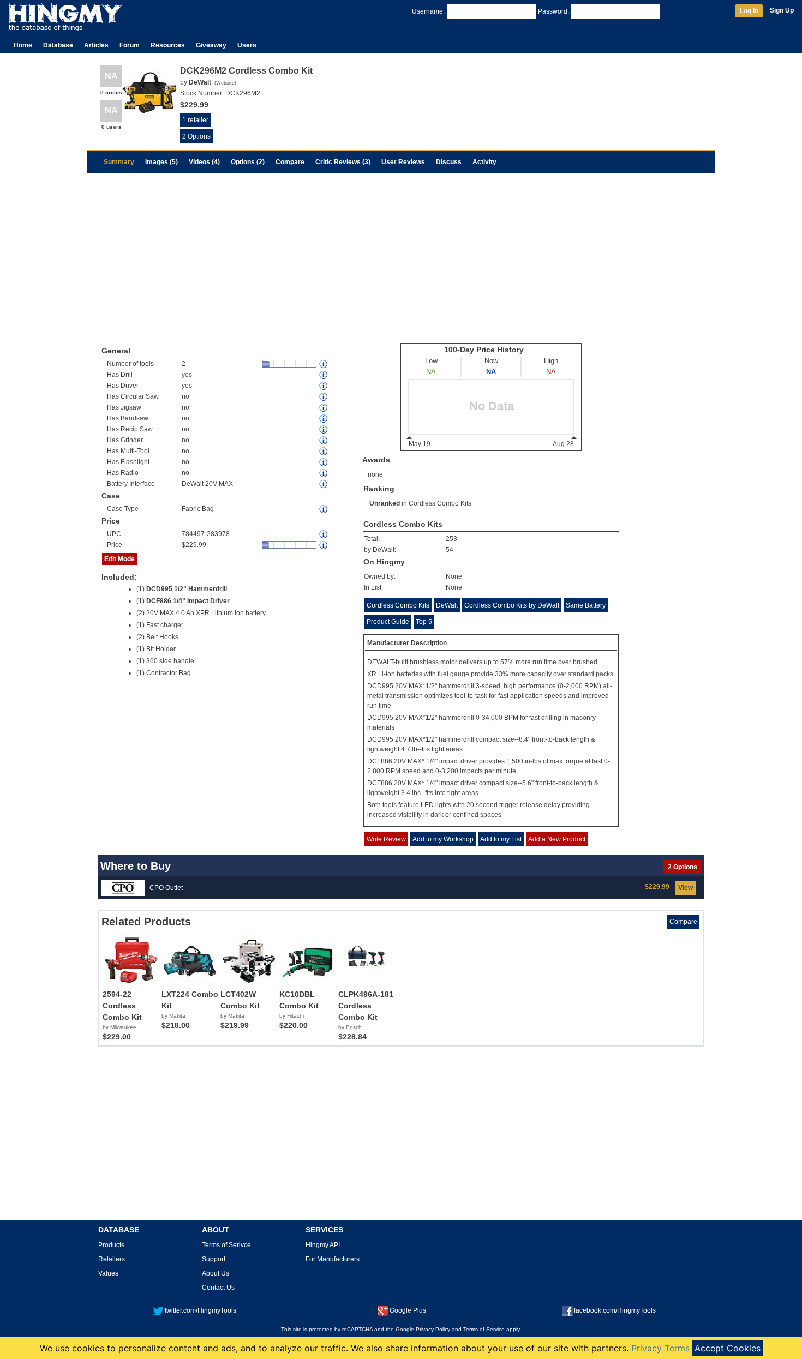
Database (58, 45)
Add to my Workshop (443, 839)
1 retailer (195, 120)
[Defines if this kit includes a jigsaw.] (324, 408)
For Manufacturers (333, 1259)
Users (246, 45)
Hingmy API (323, 1245)
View (685, 888)
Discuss (449, 162)
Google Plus (408, 1310)
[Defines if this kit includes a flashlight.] (324, 462)
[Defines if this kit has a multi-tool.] (324, 451)
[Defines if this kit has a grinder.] (324, 440)
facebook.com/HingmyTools (615, 1310)
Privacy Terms (660, 1348)
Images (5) (161, 162)
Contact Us (218, 1287)
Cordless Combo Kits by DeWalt (511, 605)
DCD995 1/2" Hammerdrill (186, 589)
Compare (290, 162)
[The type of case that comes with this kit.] (324, 509)
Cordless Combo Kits (440, 503)
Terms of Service (484, 1329)
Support (213, 1259)
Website (225, 83)
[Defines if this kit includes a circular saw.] (324, 397)
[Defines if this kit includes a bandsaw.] (324, 418)
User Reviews (403, 162)
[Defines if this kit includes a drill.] (324, 375)
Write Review (386, 839)
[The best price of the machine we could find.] (324, 545)
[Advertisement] (401, 254)
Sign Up (782, 10)
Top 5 (424, 622)
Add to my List (501, 839)
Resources (168, 45)
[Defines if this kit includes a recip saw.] (324, 429)
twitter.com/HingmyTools (200, 1310)
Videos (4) (204, 162)
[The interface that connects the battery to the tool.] (324, 484)
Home (23, 45)
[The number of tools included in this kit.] (324, 364)
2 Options (196, 136)
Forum (129, 45)
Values (108, 1273)
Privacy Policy (433, 1329)
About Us (215, 1273)
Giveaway (211, 45)
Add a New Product (556, 839)
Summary (119, 162)
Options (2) (248, 162)
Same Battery (586, 605)
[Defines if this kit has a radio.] (324, 473)
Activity (484, 162)
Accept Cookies (728, 1348)
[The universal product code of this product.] (324, 534)
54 (449, 550)
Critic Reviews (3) (342, 162)
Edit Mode (119, 559)
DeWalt (447, 605)
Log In (749, 11)
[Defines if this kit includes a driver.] (324, 386)
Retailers (111, 1259)
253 (451, 539)
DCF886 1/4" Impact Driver (188, 601)
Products (111, 1245)
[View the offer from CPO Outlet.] (123, 887)
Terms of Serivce (226, 1245)
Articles (96, 45)
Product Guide (388, 622)
